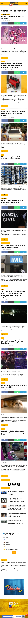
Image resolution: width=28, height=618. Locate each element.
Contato (15, 0)
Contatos (11, 613)
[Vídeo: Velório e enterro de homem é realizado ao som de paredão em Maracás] (14, 132)
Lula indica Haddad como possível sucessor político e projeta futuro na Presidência (16, 493)
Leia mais (4, 57)
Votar (14, 552)
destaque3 (4, 198)
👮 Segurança (7, 539)
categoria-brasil (5, 14)
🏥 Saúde (6, 537)
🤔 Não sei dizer (7, 546)
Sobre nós (12, 0)
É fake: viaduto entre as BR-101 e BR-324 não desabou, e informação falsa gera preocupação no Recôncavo (16, 522)
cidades (3, 61)
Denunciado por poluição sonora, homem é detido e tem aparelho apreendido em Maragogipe (11, 65)
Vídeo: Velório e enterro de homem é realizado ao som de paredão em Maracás (13, 113)
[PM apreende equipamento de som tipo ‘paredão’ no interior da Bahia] (14, 175)
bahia (3, 154)
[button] (26, 4)
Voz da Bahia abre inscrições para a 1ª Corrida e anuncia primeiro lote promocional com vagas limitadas (17, 500)
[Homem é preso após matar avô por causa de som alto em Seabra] (14, 219)
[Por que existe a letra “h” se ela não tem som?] (14, 35)
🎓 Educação (7, 544)
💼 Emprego (6, 542)
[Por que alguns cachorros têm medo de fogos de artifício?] (14, 404)
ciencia (3, 383)
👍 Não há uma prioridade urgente (11, 549)
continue (16, 472)
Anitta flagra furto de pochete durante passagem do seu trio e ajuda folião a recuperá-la (13, 341)
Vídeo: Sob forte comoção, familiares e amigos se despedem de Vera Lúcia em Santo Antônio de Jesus (16, 515)
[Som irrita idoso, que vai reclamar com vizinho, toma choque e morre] (14, 264)
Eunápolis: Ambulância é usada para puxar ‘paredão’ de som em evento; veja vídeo (14, 433)
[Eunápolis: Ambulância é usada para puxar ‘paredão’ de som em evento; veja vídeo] (14, 451)
